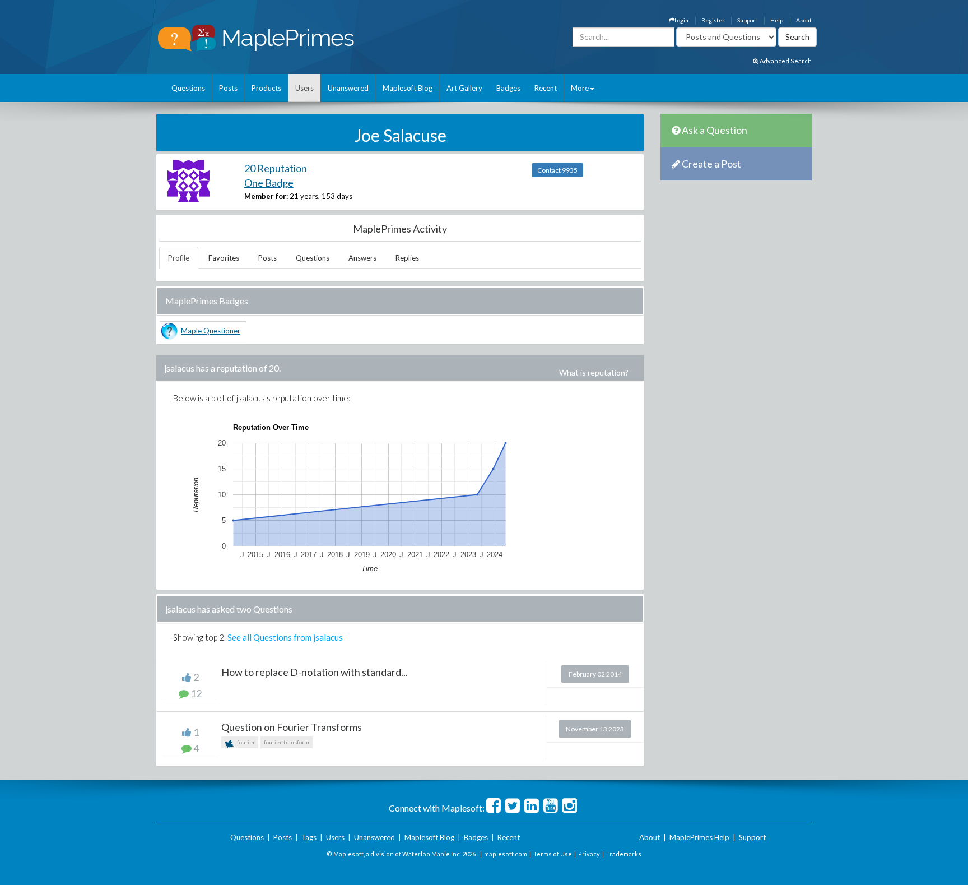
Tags (309, 837)
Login (681, 20)
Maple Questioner (210, 330)
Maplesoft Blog (407, 88)
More (580, 88)
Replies (407, 257)
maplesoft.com (505, 854)
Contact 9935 (557, 170)
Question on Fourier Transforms (291, 727)
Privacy (589, 854)
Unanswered (348, 88)
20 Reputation (275, 168)
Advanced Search (785, 60)
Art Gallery (464, 88)
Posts (228, 88)
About (804, 20)
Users (304, 88)
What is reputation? (594, 372)
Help (776, 20)
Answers (362, 257)
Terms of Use (552, 854)
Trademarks (623, 854)
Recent (545, 88)
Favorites (223, 257)
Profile (178, 257)
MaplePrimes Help (699, 837)
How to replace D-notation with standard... (314, 672)
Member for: (266, 196)
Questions (188, 88)
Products (266, 88)
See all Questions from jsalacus (285, 637)
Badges (508, 88)
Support (747, 20)
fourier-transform (286, 742)
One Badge (269, 183)
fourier (245, 742)
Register (712, 20)
